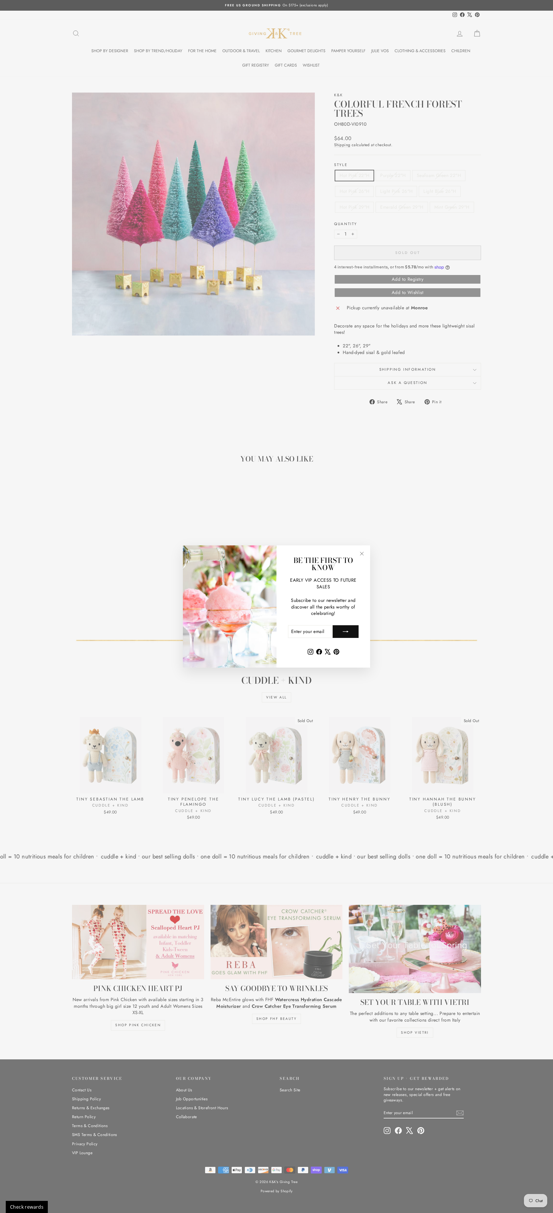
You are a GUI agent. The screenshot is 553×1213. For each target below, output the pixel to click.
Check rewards (26, 1207)
